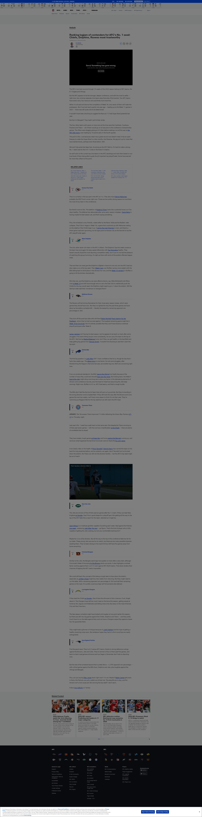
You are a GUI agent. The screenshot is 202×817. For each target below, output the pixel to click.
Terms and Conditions (63, 809)
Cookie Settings (27, 815)
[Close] (199, 812)
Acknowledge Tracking (162, 811)
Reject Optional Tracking (148, 811)
